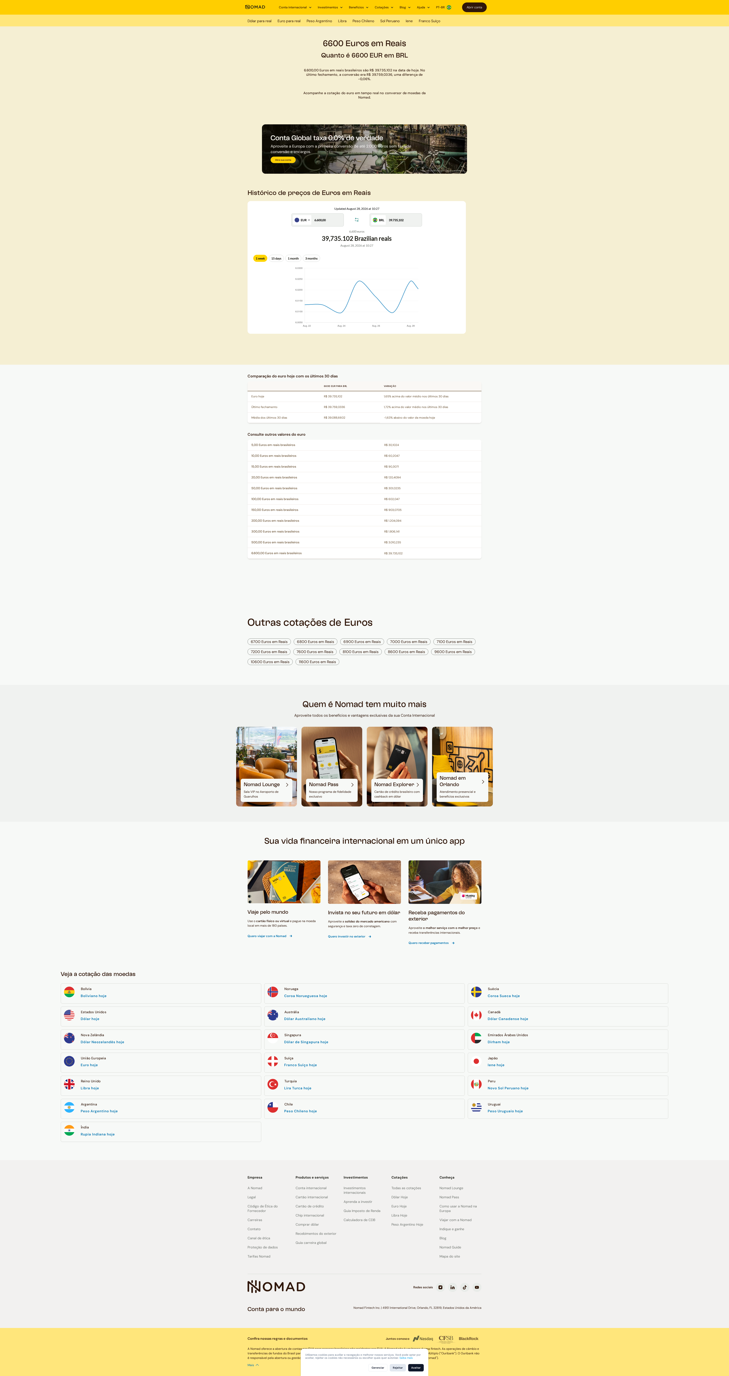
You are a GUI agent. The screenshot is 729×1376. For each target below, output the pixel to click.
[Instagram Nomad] (440, 1287)
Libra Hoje (399, 1215)
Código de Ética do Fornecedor (263, 1208)
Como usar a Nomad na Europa (458, 1208)
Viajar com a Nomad (455, 1220)
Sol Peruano (390, 21)
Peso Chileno (363, 21)
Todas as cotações (406, 1188)
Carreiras (255, 1220)
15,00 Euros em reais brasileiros (273, 467)
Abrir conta (474, 7)
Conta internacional (311, 1188)
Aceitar (416, 1367)
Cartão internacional (312, 1197)
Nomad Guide (450, 1247)
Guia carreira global (311, 1242)
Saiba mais (406, 1357)
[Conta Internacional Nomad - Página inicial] (255, 7)
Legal (252, 1197)
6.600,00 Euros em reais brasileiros (276, 553)
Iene (409, 21)
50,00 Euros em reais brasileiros (274, 488)
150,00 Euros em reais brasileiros (274, 510)
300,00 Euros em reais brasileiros (275, 531)
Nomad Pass (449, 1197)
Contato (254, 1229)
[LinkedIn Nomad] (452, 1287)
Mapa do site (449, 1256)
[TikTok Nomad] (464, 1287)
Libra (342, 21)
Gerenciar (378, 1367)
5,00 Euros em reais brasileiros (273, 445)
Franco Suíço (429, 21)
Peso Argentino (319, 21)
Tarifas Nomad (259, 1256)
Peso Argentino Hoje (407, 1224)
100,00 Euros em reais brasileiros (274, 499)
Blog (442, 1238)
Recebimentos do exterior (316, 1233)
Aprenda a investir (358, 1201)
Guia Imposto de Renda (362, 1211)
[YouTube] (476, 1287)
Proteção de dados (263, 1247)
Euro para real (289, 21)
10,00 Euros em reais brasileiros (273, 456)
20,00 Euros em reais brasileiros (274, 477)
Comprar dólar (307, 1224)
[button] (295, 7)
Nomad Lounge (451, 1188)
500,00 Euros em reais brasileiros (275, 542)
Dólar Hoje (399, 1197)
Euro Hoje (399, 1206)
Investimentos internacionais (355, 1190)
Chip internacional (310, 1215)
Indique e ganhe (451, 1229)
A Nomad (255, 1188)
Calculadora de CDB (359, 1220)
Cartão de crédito (310, 1206)
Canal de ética (259, 1238)
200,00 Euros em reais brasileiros (275, 521)
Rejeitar (398, 1367)
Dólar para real (259, 21)
